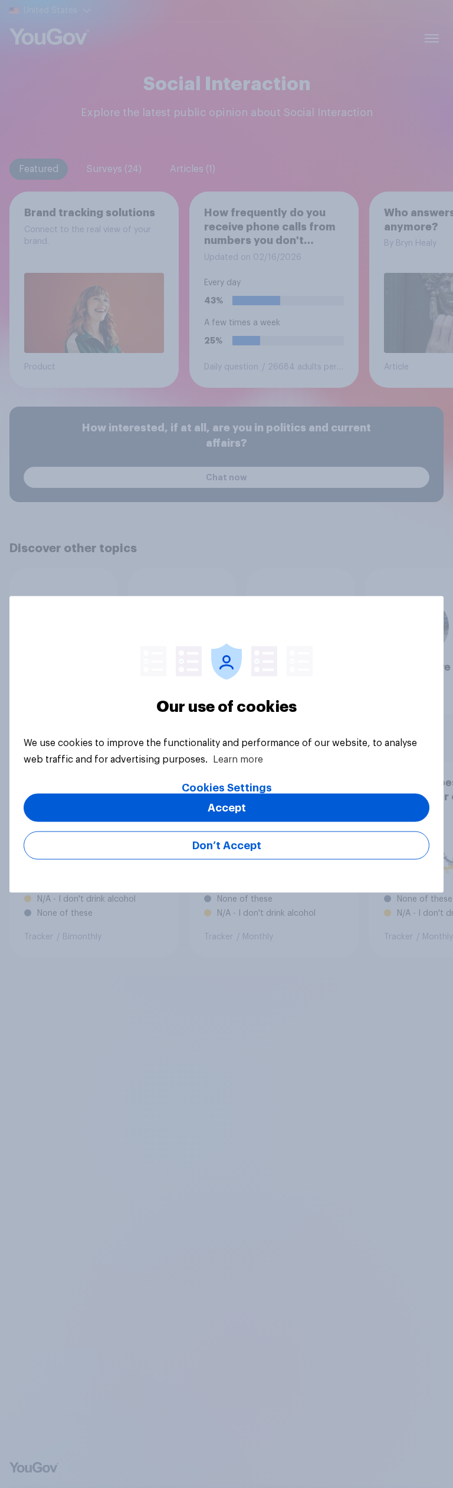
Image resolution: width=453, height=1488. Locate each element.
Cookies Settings (227, 787)
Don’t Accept (226, 845)
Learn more (238, 759)
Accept (227, 807)
